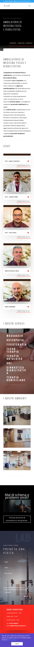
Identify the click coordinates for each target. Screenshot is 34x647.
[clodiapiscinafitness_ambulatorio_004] (17, 447)
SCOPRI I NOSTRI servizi (21, 43)
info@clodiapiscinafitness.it (17, 625)
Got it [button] (17, 643)
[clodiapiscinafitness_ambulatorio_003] (17, 470)
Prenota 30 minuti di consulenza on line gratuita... (17, 519)
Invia (25, 596)
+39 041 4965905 (13, 623)
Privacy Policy (12, 639)
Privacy (8, 592)
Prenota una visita (23, 165)
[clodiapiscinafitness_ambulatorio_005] (17, 425)
